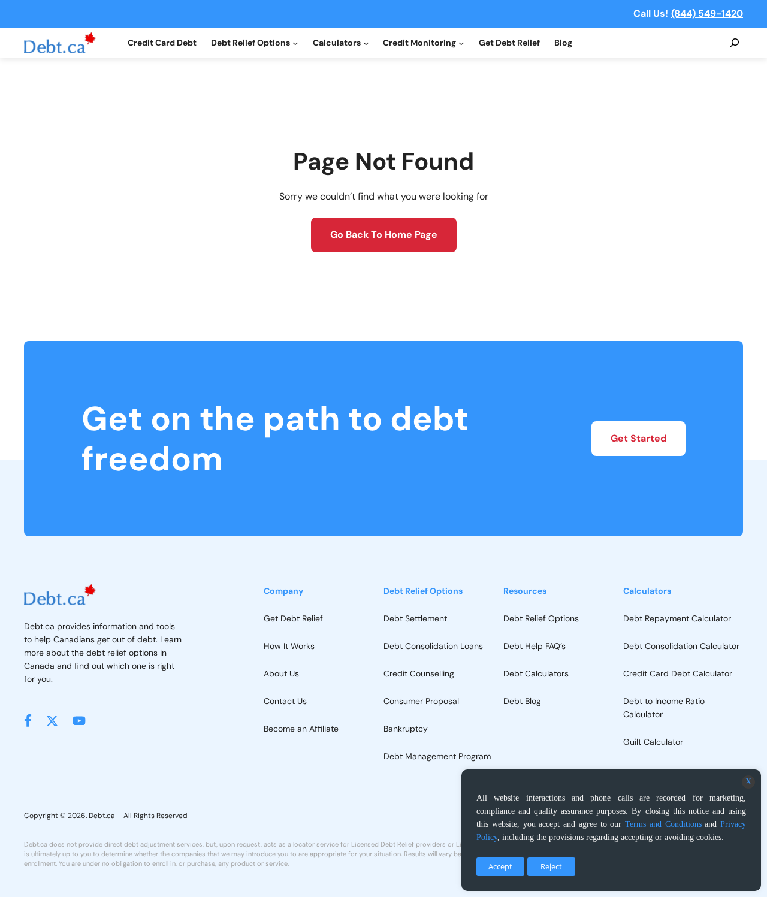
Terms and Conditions (663, 824)
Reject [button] (551, 866)
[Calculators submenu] (366, 43)
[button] (28, 720)
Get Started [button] (638, 438)
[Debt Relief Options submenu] (295, 43)
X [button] (748, 781)
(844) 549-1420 (707, 13)
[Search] (734, 43)
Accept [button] (500, 866)
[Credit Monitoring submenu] (461, 43)
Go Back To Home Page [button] (383, 234)
